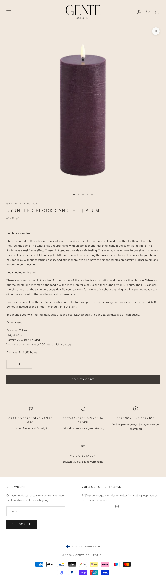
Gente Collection (22, 203)
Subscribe (21, 524)
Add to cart (83, 379)
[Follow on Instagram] (117, 506)
